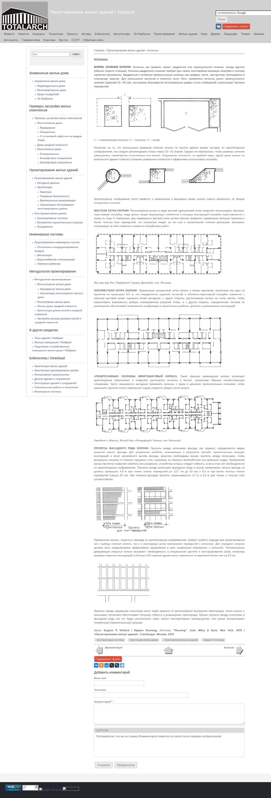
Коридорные (47, 127)
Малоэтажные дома (49, 149)
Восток (63, 40)
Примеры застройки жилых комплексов (58, 118)
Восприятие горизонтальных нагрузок (60, 222)
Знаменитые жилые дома (49, 81)
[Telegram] (122, 665)
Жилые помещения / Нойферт (53, 342)
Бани (204, 33)
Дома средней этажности (52, 144)
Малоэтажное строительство (51, 374)
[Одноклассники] (101, 665)
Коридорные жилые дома (55, 288)
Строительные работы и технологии (56, 387)
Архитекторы (121, 33)
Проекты (72, 33)
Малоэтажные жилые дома (53, 301)
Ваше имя (100, 678)
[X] (112, 665)
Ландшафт (230, 33)
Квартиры (46, 191)
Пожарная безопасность (55, 196)
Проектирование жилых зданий (126, 50)
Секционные (47, 131)
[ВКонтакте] (96, 665)
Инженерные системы (47, 391)
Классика (49, 40)
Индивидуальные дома (51, 85)
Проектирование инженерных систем (57, 242)
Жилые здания (187, 33)
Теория (245, 33)
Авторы (86, 33)
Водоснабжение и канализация (56, 259)
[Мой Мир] (106, 665)
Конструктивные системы (110, 640)
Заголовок (100, 689)
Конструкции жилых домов (144, 640)
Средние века (31, 40)
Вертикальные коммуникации (58, 200)
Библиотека (102, 33)
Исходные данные (48, 182)
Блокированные (49, 153)
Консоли (229, 647)
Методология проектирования (52, 279)
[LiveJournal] (117, 665)
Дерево (215, 33)
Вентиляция (44, 255)
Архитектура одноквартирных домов (56, 370)
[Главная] (25, 16)
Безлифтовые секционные (56, 158)
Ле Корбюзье (142, 33)
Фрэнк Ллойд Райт (48, 94)
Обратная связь (93, 40)
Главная (99, 50)
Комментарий (103, 701)
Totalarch (9, 33)
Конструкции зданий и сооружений (55, 383)
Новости (23, 33)
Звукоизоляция (114, 647)
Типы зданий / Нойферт (48, 338)
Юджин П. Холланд (214, 640)
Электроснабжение (48, 263)
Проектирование (164, 33)
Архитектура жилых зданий (50, 366)
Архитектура (44, 187)
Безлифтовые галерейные (56, 162)
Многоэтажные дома (49, 122)
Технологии (56, 33)
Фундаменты (45, 226)
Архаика (259, 33)
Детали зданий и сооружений (52, 378)
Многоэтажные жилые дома (54, 284)
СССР (75, 40)
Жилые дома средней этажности (57, 306)
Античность (11, 40)
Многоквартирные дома (51, 90)
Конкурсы (39, 33)
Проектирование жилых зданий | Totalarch (92, 12)
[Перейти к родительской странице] (168, 650)
